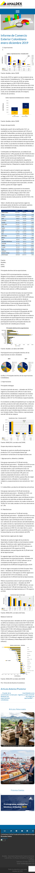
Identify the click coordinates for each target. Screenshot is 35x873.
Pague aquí (4, 838)
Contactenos (5, 831)
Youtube (22, 831)
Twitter (11, 831)
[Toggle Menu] (17, 11)
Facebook (16, 831)
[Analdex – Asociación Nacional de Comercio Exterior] (11, 6)
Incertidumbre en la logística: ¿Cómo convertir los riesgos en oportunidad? (26, 695)
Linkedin (27, 831)
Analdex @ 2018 (17, 871)
